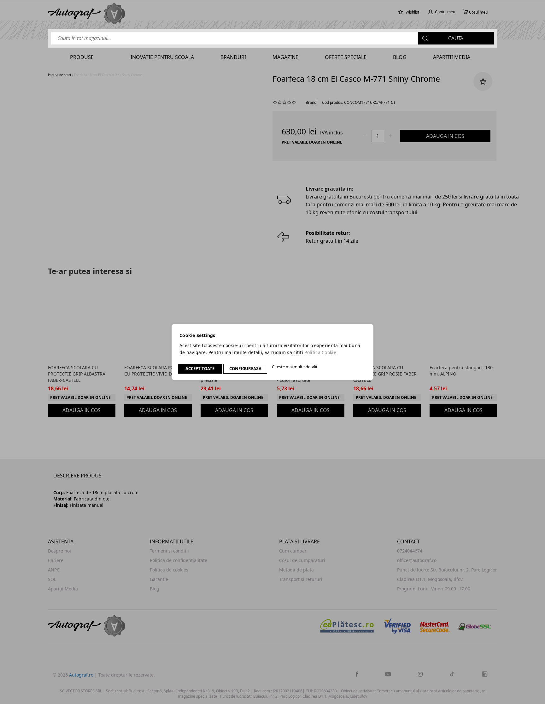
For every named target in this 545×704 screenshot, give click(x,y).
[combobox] (272, 38)
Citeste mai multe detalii (294, 367)
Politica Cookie (320, 352)
